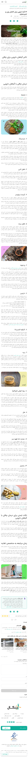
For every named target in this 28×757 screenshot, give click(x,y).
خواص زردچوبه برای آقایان (16, 268)
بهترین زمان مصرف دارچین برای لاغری (16, 324)
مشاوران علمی (17, 716)
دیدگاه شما (25, 663)
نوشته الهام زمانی (24, 16)
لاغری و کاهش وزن (13, 6)
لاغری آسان (20, 62)
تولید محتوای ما (18, 632)
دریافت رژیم (15, 713)
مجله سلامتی (6, 713)
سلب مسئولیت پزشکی (14, 746)
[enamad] (14, 737)
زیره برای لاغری (17, 355)
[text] (6, 2)
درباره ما (22, 713)
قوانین (13, 718)
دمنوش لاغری (22, 506)
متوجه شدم (5, 754)
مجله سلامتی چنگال (23, 6)
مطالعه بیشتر (8, 607)
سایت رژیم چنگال (9, 629)
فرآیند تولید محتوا (4, 718)
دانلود (5, 728)
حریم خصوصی (20, 718)
